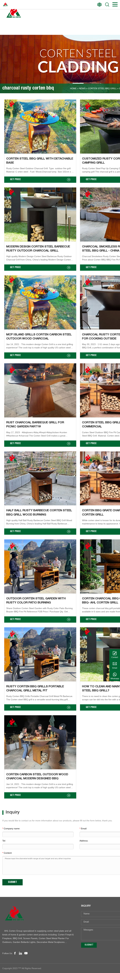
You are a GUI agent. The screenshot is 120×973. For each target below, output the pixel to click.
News (82, 88)
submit (89, 945)
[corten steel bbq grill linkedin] (20, 953)
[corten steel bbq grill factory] (38, 914)
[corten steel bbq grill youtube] (26, 953)
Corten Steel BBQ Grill (102, 88)
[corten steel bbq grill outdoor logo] (13, 13)
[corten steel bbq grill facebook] (15, 953)
